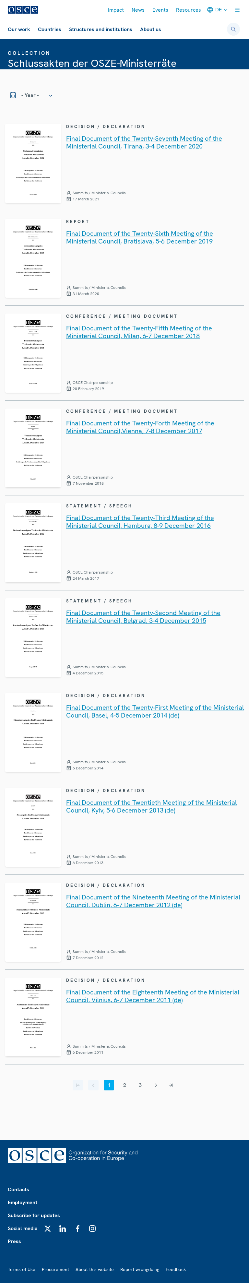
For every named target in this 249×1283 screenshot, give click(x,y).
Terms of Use (21, 1269)
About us (150, 29)
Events (160, 9)
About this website (95, 1269)
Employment (22, 1202)
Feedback (176, 1269)
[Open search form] (233, 29)
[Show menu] (237, 9)
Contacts (18, 1189)
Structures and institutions (100, 29)
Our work (19, 29)
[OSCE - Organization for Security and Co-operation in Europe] (23, 10)
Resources (188, 9)
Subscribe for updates (34, 1215)
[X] (48, 1228)
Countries (49, 29)
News (138, 9)
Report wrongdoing (139, 1269)
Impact (116, 9)
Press (14, 1241)
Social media (23, 1228)
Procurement (55, 1269)
